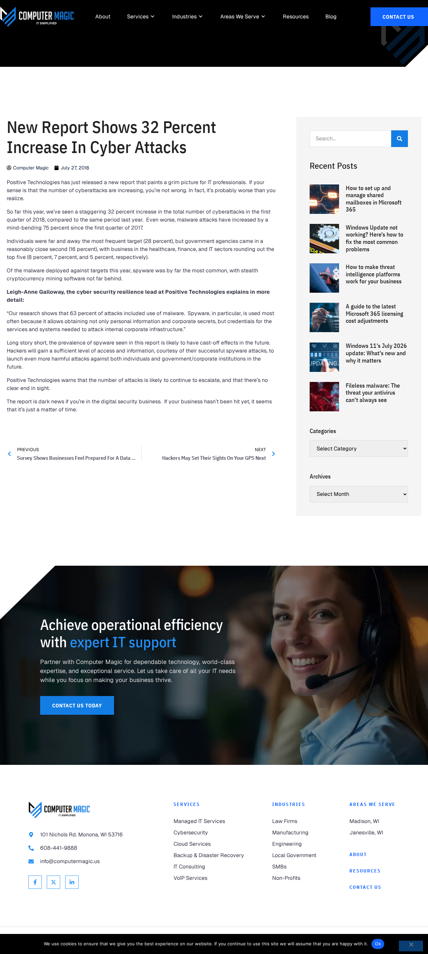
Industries (288, 804)
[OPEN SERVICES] (152, 17)
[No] (411, 946)
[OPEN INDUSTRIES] (201, 17)
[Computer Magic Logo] (37, 17)
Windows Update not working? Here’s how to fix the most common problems (374, 238)
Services (187, 804)
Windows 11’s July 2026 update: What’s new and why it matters (376, 353)
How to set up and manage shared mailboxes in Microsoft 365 (374, 199)
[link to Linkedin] (72, 882)
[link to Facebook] (35, 882)
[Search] (399, 138)
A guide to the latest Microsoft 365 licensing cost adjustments (374, 313)
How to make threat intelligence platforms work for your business (374, 274)
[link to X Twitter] (53, 882)
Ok (378, 943)
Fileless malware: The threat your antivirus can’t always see (373, 393)
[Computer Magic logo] (59, 810)
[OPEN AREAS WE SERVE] (263, 17)
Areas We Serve (372, 804)
